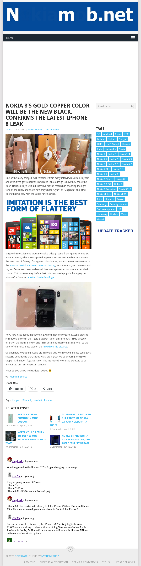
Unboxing (102, 214)
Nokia (31, 129)
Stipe (8, 129)
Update (114, 214)
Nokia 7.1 (118, 169)
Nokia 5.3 (127, 159)
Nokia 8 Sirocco (105, 179)
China (118, 134)
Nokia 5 (114, 159)
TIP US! (106, 562)
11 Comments (52, 129)
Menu (9, 37)
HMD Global (112, 144)
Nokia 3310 (125, 189)
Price (99, 199)
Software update (106, 209)
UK (119, 209)
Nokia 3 (112, 154)
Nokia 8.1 (122, 179)
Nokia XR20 (120, 194)
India (99, 149)
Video (124, 214)
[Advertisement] (70, 66)
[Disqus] (48, 498)
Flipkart (112, 139)
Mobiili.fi (14, 376)
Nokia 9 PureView (106, 189)
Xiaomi (100, 219)
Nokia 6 (101, 164)
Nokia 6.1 (113, 164)
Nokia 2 (101, 154)
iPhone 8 (26, 400)
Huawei (126, 144)
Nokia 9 (118, 184)
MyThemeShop (50, 556)
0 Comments (12, 447)
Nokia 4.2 (102, 159)
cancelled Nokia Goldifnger (41, 277)
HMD (99, 144)
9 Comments (56, 429)
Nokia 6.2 (127, 164)
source (23, 376)
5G (98, 134)
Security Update (118, 204)
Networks (111, 149)
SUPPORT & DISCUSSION (54, 562)
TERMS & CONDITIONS (85, 562)
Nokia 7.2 (102, 174)
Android (107, 134)
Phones (38, 129)
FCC (126, 134)
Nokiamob (21, 556)
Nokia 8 (38, 400)
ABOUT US (29, 562)
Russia (120, 199)
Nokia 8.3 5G (104, 184)
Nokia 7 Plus (103, 169)
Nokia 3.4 (125, 154)
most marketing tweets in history (32, 265)
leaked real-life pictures (55, 346)
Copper (16, 400)
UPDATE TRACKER (125, 562)
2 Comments (12, 425)
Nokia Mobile (104, 194)
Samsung (102, 204)
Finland (101, 139)
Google (122, 139)
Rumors (48, 400)
